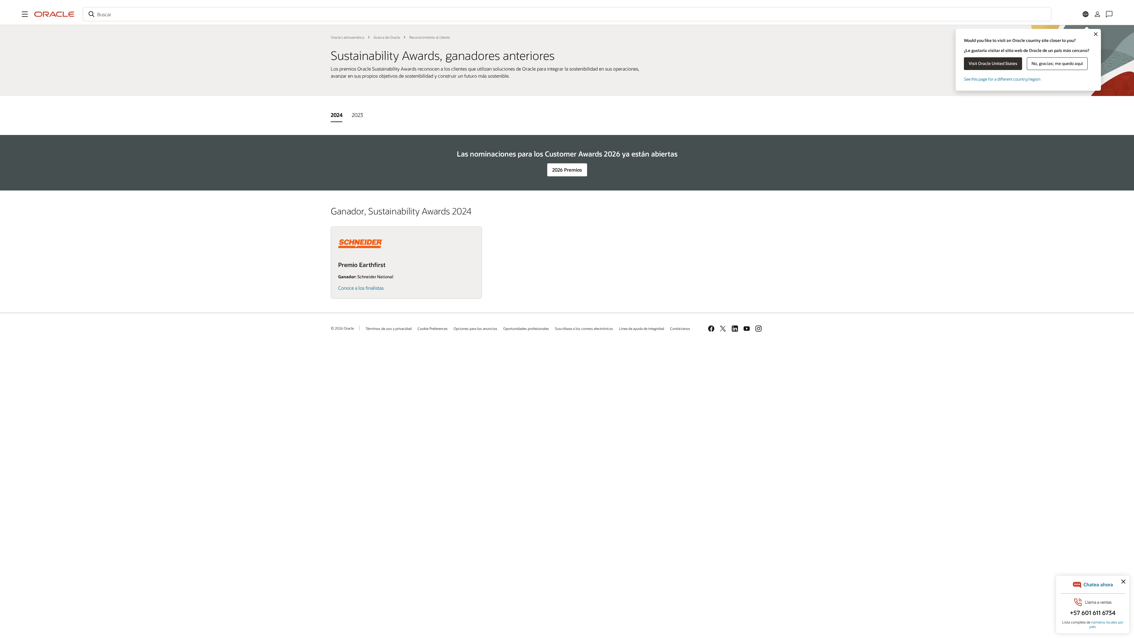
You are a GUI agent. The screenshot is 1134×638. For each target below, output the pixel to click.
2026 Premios (567, 170)
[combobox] (567, 14)
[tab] (336, 114)
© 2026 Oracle (342, 328)
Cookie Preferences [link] (433, 328)
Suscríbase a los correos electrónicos (584, 328)
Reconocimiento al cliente (429, 37)
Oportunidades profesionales (526, 328)
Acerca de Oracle (387, 37)
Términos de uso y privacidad (389, 328)
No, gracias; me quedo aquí (1057, 63)
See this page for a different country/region (1002, 79)
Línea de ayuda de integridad (641, 328)
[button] (24, 14)
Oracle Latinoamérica (347, 37)
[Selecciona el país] (1085, 14)
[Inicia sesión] (1097, 14)
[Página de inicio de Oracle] (54, 14)
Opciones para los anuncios (475, 328)
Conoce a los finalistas (361, 288)
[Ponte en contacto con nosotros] (1109, 14)
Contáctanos (680, 328)
